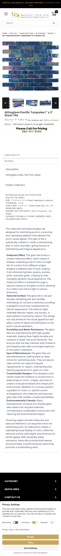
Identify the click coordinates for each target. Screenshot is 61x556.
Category (11, 481)
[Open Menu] (6, 14)
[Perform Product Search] (54, 23)
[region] (30, 103)
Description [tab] (11, 155)
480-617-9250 (32, 131)
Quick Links (12, 489)
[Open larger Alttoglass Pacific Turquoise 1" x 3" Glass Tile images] (30, 68)
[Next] (55, 103)
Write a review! (51, 120)
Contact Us (12, 497)
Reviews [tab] (9, 161)
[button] (18, 103)
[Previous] (5, 103)
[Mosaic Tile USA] (30, 13)
